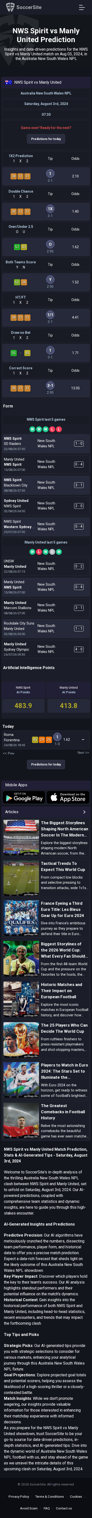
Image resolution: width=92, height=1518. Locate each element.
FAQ (47, 1508)
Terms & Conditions (49, 1496)
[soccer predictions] (23, 797)
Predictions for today (46, 139)
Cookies (76, 1496)
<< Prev (8, 753)
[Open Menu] (83, 7)
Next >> (83, 752)
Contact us (64, 1508)
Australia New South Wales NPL (46, 93)
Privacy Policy (19, 1496)
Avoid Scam (29, 1508)
